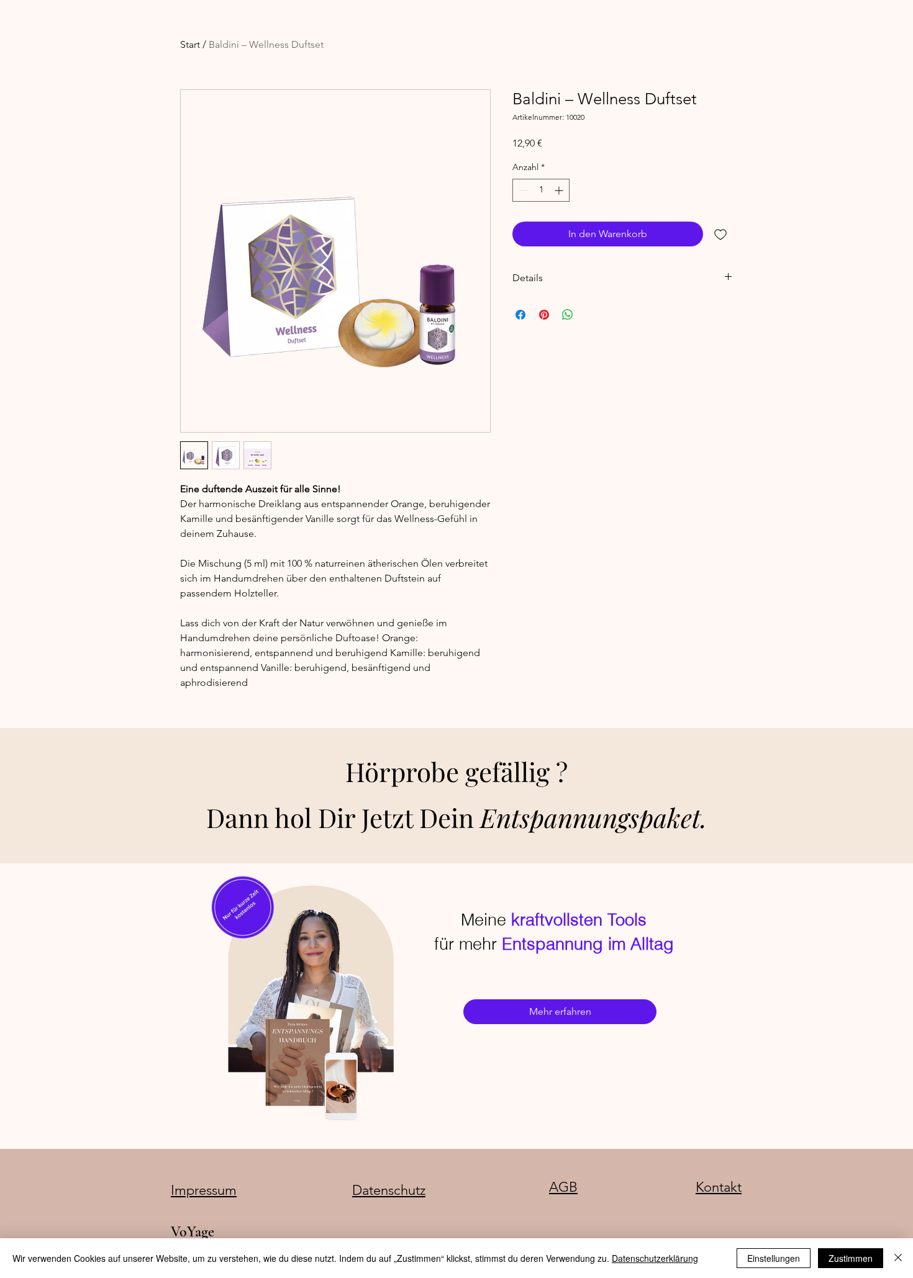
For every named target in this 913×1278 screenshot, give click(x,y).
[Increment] (560, 190)
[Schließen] (898, 1258)
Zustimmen (851, 1258)
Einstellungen (773, 1258)
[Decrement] (522, 190)
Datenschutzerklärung (655, 1258)
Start (190, 44)
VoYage (192, 1232)
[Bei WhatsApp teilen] (567, 314)
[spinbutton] (541, 190)
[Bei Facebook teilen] (520, 314)
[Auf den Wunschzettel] (720, 234)
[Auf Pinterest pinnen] (544, 314)
